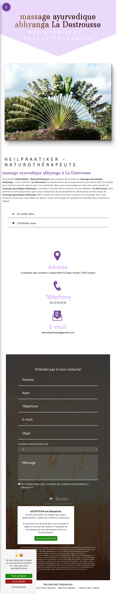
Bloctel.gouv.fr (60, 569)
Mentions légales (67, 588)
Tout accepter (18, 575)
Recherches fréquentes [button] (58, 584)
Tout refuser (18, 581)
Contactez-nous (26, 223)
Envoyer (62, 499)
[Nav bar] (6, 7)
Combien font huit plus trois (33, 444)
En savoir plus (25, 213)
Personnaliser (19, 587)
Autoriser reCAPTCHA (46, 538)
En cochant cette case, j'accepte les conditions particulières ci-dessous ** (55, 486)
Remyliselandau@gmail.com (58, 332)
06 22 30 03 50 (58, 302)
